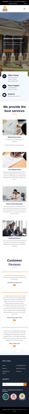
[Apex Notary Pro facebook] (24, 3)
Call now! (9, 48)
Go (25, 384)
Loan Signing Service (14, 169)
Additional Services (14, 238)
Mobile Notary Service (14, 137)
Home (3, 365)
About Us (4, 368)
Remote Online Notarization (14, 204)
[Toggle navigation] (24, 8)
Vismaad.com (20, 409)
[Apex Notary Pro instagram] (26, 3)
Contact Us (18, 371)
